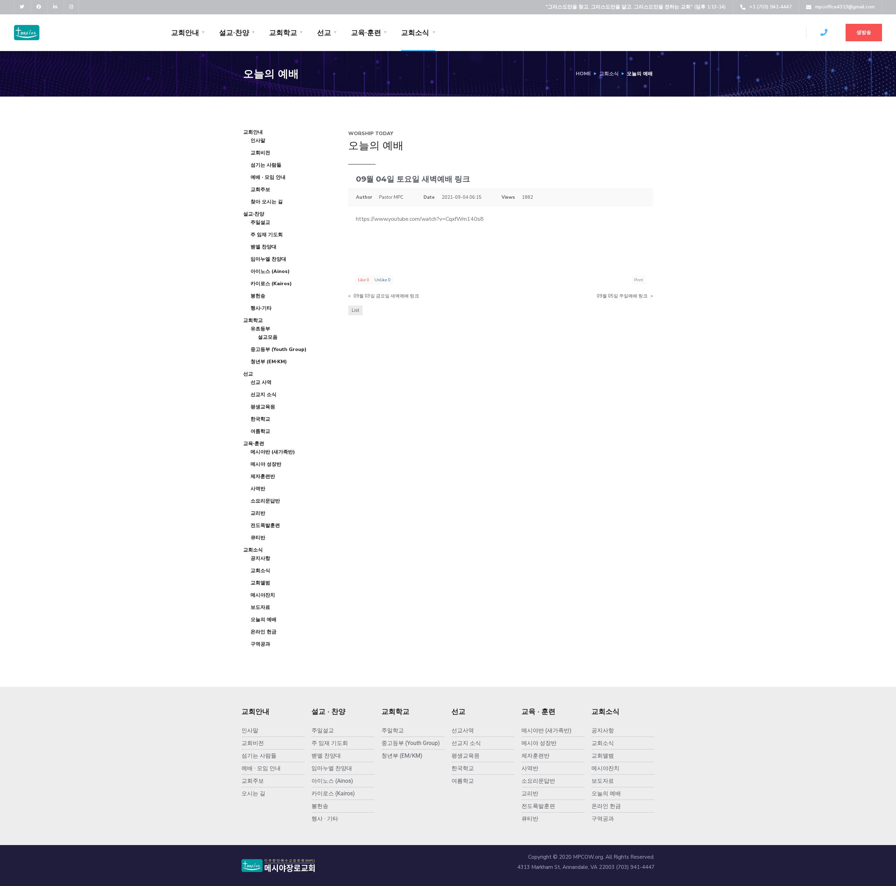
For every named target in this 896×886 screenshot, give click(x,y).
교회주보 (260, 189)
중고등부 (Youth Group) (279, 349)
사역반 (258, 488)
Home (583, 73)
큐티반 (258, 537)
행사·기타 (261, 308)
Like (363, 280)
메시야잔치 (263, 595)
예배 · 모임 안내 (268, 177)
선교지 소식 (263, 394)
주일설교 (260, 222)
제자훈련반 (263, 476)
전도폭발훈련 (265, 525)
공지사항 (260, 558)
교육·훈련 (366, 32)
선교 (324, 32)
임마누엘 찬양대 (268, 259)
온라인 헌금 (263, 631)
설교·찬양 (234, 32)
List (355, 310)
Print (638, 280)
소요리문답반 (265, 501)
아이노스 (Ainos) (270, 271)
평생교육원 (263, 406)
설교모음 (268, 337)
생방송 (863, 32)
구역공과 (260, 644)
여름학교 (260, 431)
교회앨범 (260, 582)
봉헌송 (258, 296)
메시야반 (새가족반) (273, 452)
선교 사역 (261, 382)
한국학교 (260, 419)
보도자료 (260, 607)
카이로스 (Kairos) (271, 283)
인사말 (258, 140)
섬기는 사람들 (266, 165)
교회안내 (185, 32)
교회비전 (260, 152)
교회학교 (283, 32)
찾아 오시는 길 (267, 201)
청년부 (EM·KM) (269, 361)
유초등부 (260, 328)
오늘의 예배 (263, 619)
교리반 (258, 513)
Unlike (382, 280)
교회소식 (415, 32)
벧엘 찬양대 (263, 247)
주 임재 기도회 (267, 234)
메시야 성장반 (266, 464)
